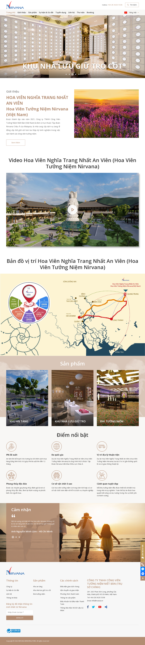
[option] (72, 46)
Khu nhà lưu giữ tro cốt (42, 590)
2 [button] (69, 74)
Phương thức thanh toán (69, 594)
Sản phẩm (32, 12)
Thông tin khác (11, 598)
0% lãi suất (11, 454)
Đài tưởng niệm (39, 594)
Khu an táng (37, 586)
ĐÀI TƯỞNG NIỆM (111, 421)
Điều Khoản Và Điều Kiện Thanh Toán (72, 602)
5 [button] (78, 74)
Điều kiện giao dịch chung (69, 586)
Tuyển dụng (61, 12)
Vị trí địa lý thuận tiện (108, 454)
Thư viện (81, 12)
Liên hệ (71, 12)
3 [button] (72, 74)
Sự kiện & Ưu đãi (46, 12)
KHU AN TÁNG (19, 421)
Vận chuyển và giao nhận (69, 590)
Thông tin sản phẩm (67, 598)
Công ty (9, 586)
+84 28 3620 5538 (115, 5)
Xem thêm (15, 142)
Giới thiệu (21, 12)
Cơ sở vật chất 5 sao (62, 483)
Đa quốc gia (57, 454)
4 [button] (75, 74)
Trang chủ (10, 12)
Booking (90, 12)
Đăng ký (19, 618)
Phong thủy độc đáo (16, 483)
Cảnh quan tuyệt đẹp (107, 483)
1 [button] (66, 74)
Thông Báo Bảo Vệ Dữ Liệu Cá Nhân (71, 609)
